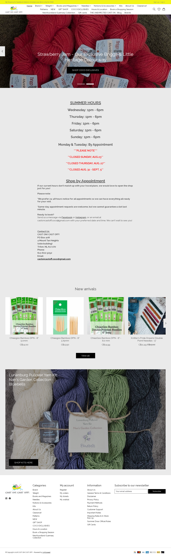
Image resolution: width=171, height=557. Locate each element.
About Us (129, 6)
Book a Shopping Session (121, 9)
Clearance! (142, 6)
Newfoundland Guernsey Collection (59, 13)
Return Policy (92, 506)
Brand (35, 490)
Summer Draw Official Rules (99, 521)
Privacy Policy (93, 499)
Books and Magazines (42, 496)
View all (85, 355)
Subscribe (157, 491)
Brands (128, 13)
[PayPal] (158, 552)
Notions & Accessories (42, 503)
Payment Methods (94, 503)
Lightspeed (46, 552)
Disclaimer (91, 496)
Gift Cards (91, 524)
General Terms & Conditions (98, 493)
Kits (120, 6)
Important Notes (94, 513)
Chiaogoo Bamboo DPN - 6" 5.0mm (24, 339)
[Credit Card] (134, 552)
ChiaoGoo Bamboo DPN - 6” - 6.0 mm (106, 339)
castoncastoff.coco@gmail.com (54, 259)
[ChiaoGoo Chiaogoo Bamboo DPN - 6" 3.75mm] (65, 316)
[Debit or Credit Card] (162, 552)
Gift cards (82, 13)
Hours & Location (99, 9)
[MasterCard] (139, 552)
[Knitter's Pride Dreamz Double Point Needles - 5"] (147, 316)
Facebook (67, 217)
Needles (36, 499)
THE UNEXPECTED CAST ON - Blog (106, 13)
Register (63, 490)
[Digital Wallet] (153, 552)
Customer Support (95, 509)
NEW (53, 9)
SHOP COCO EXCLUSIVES (85, 70)
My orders (64, 493)
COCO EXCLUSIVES (80, 9)
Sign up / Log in (159, 2)
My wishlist (64, 499)
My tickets (64, 496)
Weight (36, 493)
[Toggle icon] (154, 9)
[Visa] (143, 552)
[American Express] (147, 552)
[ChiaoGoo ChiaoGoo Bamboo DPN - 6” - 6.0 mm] (106, 316)
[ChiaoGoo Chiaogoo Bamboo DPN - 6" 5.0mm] (24, 316)
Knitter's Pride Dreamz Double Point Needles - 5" (147, 339)
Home (29, 6)
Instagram (80, 217)
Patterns (44, 9)
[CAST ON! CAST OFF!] (13, 9)
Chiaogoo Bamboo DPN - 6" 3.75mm (65, 339)
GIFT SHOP (63, 9)
